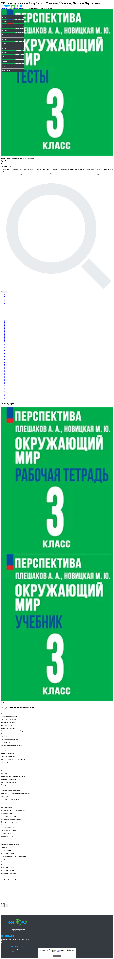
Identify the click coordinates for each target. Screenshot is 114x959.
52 (4, 368)
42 (4, 353)
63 (4, 385)
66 (4, 389)
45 (4, 358)
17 (4, 316)
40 (4, 350)
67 (4, 391)
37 (4, 346)
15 (4, 313)
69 (4, 394)
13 (4, 310)
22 (4, 323)
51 (4, 367)
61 (4, 382)
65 (4, 388)
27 (4, 331)
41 (4, 352)
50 (4, 365)
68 (4, 392)
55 (4, 373)
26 (4, 329)
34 (4, 341)
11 (4, 307)
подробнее (70, 949)
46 (4, 359)
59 (4, 379)
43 (4, 355)
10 (4, 305)
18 (4, 317)
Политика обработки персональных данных (15, 939)
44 (4, 356)
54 (4, 371)
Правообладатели (6, 943)
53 (4, 370)
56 (4, 374)
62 (4, 383)
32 (4, 338)
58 (4, 377)
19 (4, 319)
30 (4, 335)
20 (4, 320)
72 (4, 398)
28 (4, 332)
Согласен (57, 955)
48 (4, 362)
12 (4, 308)
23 (4, 325)
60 (4, 380)
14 (4, 311)
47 (4, 361)
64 (4, 386)
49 (4, 364)
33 (4, 340)
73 (4, 400)
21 (4, 322)
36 (4, 344)
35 (4, 343)
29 (4, 334)
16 (4, 314)
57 (4, 376)
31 (4, 337)
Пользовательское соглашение (10, 941)
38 (4, 347)
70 (4, 395)
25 (4, 328)
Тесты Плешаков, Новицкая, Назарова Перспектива (37, 8)
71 (4, 397)
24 (4, 326)
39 (4, 349)
